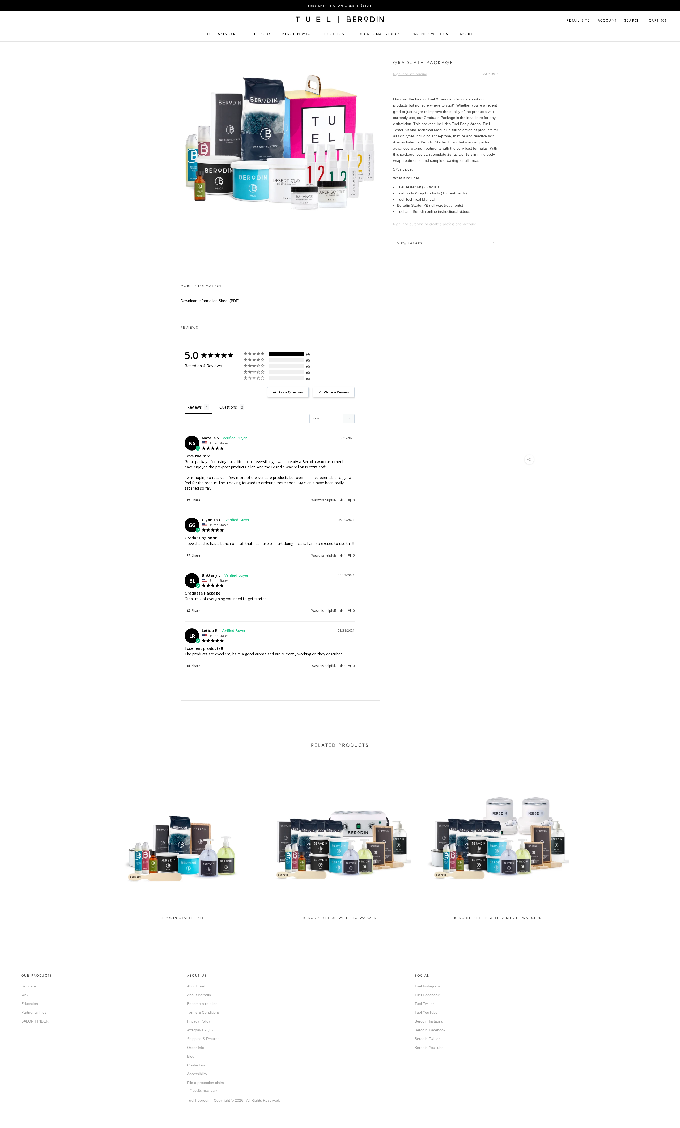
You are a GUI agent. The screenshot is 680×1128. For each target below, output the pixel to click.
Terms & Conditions (203, 1012)
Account (607, 20)
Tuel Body (260, 34)
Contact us (196, 1065)
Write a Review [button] (336, 392)
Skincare (28, 986)
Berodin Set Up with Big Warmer (340, 917)
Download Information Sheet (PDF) (210, 301)
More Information (201, 285)
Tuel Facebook (427, 995)
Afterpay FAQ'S (200, 1030)
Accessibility (197, 1074)
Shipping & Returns (203, 1039)
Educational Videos (378, 34)
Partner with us (33, 1012)
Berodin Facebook (430, 1030)
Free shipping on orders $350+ (340, 5)
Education (333, 34)
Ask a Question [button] (290, 392)
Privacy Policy (198, 1021)
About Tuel (196, 986)
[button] (343, 500)
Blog (190, 1056)
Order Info (195, 1047)
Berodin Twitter (427, 1039)
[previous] (187, 247)
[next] (199, 247)
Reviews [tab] (194, 407)
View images (409, 243)
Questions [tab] (228, 407)
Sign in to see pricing (410, 74)
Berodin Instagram (430, 1021)
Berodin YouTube (429, 1047)
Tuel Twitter (424, 1004)
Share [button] (195, 500)
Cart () (658, 20)
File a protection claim (205, 1082)
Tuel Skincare (222, 34)
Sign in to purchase (408, 224)
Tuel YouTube (426, 1012)
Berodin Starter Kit (182, 917)
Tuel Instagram (427, 986)
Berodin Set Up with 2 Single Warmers (498, 917)
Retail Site (578, 20)
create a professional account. (453, 224)
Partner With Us (430, 34)
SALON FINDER (35, 1021)
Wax (24, 995)
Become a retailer (202, 1004)
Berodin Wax (296, 34)
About (466, 34)
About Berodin (199, 995)
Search (632, 20)
